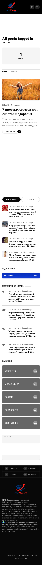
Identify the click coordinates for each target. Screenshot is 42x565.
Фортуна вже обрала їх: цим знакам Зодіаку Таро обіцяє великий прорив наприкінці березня (22, 229)
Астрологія (14, 206)
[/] (32, 7)
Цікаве (5, 105)
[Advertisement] (21, 170)
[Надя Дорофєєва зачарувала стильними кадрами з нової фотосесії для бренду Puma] (5, 254)
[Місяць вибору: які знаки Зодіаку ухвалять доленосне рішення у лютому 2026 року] (5, 240)
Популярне (11, 199)
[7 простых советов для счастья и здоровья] (21, 89)
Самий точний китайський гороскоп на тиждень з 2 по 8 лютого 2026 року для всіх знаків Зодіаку (22, 213)
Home (4, 71)
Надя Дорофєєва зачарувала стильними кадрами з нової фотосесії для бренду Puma (22, 258)
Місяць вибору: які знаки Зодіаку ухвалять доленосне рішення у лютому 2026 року (23, 244)
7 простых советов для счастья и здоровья (20, 112)
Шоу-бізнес (14, 252)
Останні (30, 199)
